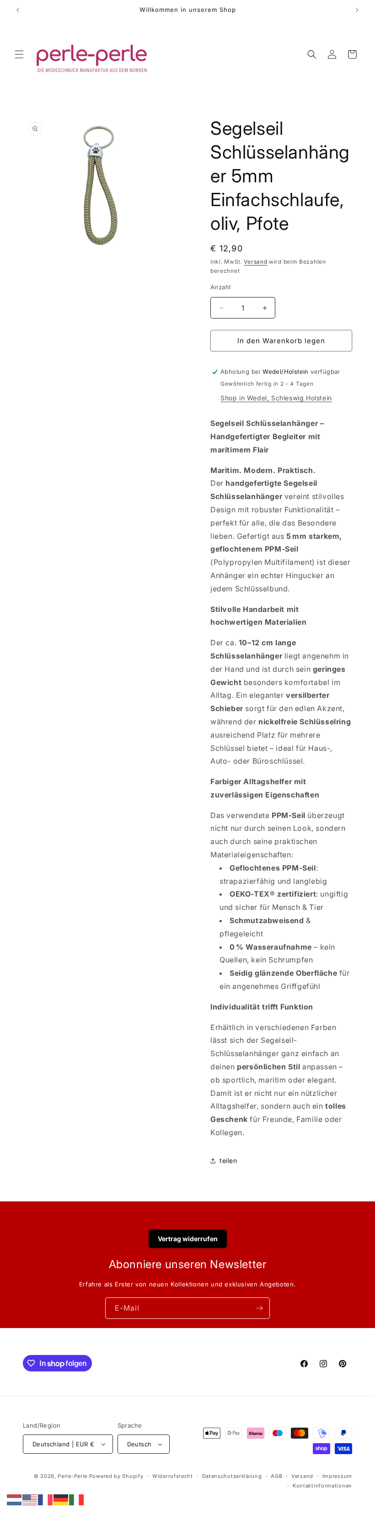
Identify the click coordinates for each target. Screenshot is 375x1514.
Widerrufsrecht (172, 1476)
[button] (19, 54)
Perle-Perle (72, 1476)
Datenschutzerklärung (232, 1476)
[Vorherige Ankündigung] (18, 10)
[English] (30, 1498)
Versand (255, 261)
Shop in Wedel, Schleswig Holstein (276, 398)
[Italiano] (77, 1498)
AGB (276, 1476)
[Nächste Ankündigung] (357, 10)
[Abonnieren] (259, 1308)
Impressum (337, 1476)
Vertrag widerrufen (188, 1239)
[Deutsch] (61, 1498)
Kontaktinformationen (322, 1485)
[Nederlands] (14, 1498)
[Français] (46, 1498)
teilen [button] (228, 1160)
